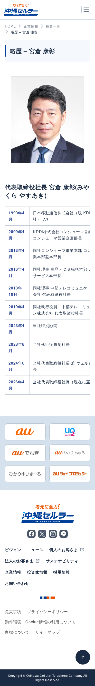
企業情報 (13, 572)
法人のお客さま (19, 561)
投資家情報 (37, 572)
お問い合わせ (17, 583)
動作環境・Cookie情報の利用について (40, 622)
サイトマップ (47, 632)
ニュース (35, 549)
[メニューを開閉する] (86, 9)
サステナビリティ (62, 561)
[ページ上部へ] (83, 657)
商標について (17, 632)
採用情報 (61, 572)
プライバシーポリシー (47, 611)
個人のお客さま (63, 549)
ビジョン (13, 549)
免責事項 (13, 611)
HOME (10, 26)
